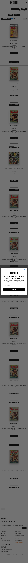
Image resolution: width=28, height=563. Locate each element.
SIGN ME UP (14, 289)
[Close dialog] (25, 269)
